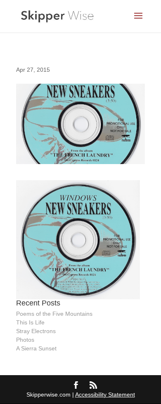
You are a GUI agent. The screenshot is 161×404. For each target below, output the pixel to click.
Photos (25, 339)
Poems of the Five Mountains (54, 313)
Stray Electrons (36, 331)
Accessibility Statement (105, 394)
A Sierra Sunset (36, 348)
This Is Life (30, 322)
